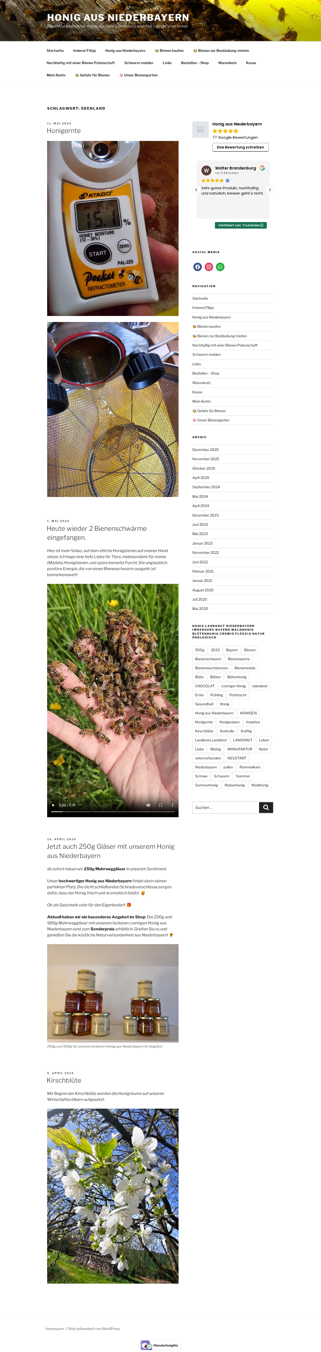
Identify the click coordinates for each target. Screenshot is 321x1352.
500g (199, 650)
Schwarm (221, 776)
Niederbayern (206, 767)
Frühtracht (237, 695)
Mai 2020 (200, 608)
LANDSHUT (243, 740)
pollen (228, 767)
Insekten (253, 722)
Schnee (201, 776)
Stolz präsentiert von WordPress (94, 1328)
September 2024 (206, 487)
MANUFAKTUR (239, 749)
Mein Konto (56, 75)
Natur (263, 749)
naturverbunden (208, 758)
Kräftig (246, 731)
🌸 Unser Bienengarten (138, 75)
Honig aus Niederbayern (118, 17)
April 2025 (200, 477)
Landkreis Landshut (211, 740)
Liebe (199, 749)
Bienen (250, 650)
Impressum (55, 1328)
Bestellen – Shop (195, 63)
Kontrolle (227, 731)
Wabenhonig (234, 785)
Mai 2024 (200, 496)
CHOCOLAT (205, 686)
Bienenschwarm (208, 659)
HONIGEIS (248, 713)
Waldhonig (259, 785)
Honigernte (64, 130)
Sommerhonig (206, 785)
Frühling (216, 695)
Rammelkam (250, 767)
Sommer (243, 776)
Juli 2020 (199, 599)
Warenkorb (227, 63)
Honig (224, 704)
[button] (270, 190)
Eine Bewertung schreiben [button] (240, 147)
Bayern (232, 650)
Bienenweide (244, 668)
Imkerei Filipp (84, 50)
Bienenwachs (239, 659)
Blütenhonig (237, 677)
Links (167, 63)
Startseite (55, 50)
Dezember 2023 (205, 515)
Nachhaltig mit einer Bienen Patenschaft (81, 63)
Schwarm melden (138, 63)
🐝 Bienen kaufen (169, 50)
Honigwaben (229, 722)
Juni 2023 (200, 524)
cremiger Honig (233, 686)
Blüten (215, 677)
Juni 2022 (200, 562)
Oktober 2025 (203, 468)
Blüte (199, 677)
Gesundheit (204, 704)
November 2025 (205, 459)
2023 (215, 650)
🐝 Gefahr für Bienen (92, 75)
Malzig (215, 749)
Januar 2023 (202, 543)
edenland (259, 686)
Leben (264, 740)
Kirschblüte (64, 1080)
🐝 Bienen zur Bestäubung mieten (221, 50)
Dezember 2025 (205, 449)
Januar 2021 (202, 580)
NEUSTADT (236, 758)
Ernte (199, 695)
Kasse (251, 63)
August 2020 (203, 590)
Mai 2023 (200, 534)
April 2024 (200, 505)
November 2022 (205, 552)
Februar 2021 (203, 571)
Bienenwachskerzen (211, 668)
